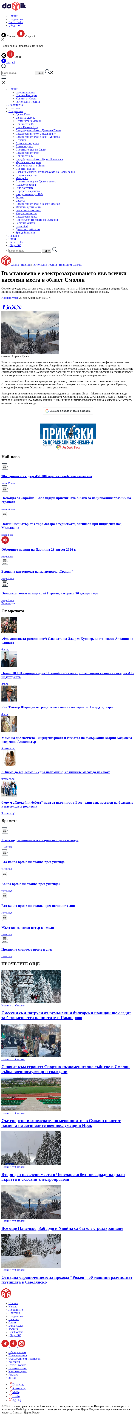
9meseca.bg (8, 748)
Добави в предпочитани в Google (70, 411)
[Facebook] (14, 303)
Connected (22, 226)
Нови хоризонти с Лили (30, 165)
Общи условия (17, 1352)
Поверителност (17, 1355)
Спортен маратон (26, 175)
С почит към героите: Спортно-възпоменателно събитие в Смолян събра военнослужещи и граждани (65, 1069)
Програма (14, 108)
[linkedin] (9, 308)
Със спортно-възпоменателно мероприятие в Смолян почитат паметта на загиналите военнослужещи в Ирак (61, 1123)
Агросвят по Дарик (27, 143)
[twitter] (14, 308)
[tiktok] (5, 1346)
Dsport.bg (18, 1384)
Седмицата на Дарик (28, 120)
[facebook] (4, 308)
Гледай (10, 62)
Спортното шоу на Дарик (31, 149)
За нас (12, 1377)
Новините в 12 (24, 155)
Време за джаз (24, 146)
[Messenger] (9, 303)
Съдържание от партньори (24, 1358)
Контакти (14, 1361)
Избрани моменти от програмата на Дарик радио (45, 171)
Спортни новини (26, 168)
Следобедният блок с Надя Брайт (36, 133)
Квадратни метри (26, 213)
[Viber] (4, 303)
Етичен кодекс (17, 1364)
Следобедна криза (26, 216)
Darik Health (15, 22)
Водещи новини (25, 92)
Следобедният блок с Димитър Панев (38, 130)
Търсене (13, 1328)
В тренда (21, 139)
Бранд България (25, 232)
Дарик (15, 264)
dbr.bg (4, 649)
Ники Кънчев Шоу (27, 127)
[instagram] (21, 1346)
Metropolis (22, 178)
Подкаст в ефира (26, 184)
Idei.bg (16, 1392)
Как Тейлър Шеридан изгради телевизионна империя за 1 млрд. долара (57, 707)
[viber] (19, 308)
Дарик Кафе (23, 114)
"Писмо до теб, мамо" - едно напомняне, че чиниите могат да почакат (55, 772)
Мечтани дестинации (28, 206)
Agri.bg (16, 1400)
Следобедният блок (27, 152)
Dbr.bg (16, 1396)
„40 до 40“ (14, 25)
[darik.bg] (14, 9)
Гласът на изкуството (28, 210)
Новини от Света (26, 98)
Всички (6, 603)
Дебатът (20, 200)
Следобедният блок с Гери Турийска (38, 136)
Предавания (15, 19)
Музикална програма (28, 162)
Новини (13, 15)
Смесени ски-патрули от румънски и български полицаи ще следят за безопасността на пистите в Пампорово (66, 1015)
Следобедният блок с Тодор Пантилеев (39, 159)
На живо (13, 235)
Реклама (13, 1374)
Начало (12, 1306)
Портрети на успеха (28, 191)
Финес (20, 197)
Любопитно (15, 104)
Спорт (12, 238)
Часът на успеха (25, 222)
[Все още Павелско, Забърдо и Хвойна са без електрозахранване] (31, 1217)
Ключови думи (17, 1371)
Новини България (26, 95)
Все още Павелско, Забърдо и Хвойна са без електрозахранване (62, 1228)
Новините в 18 (24, 124)
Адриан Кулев (10, 297)
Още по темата (24, 187)
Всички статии (17, 1368)
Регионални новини (28, 101)
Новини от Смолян (70, 264)
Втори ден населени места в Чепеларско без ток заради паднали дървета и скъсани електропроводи (63, 1177)
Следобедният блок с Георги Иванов (38, 203)
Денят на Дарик (25, 117)
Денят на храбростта (28, 229)
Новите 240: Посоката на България (37, 219)
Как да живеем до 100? (29, 194)
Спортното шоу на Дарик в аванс (36, 181)
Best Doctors (15, 1332)
